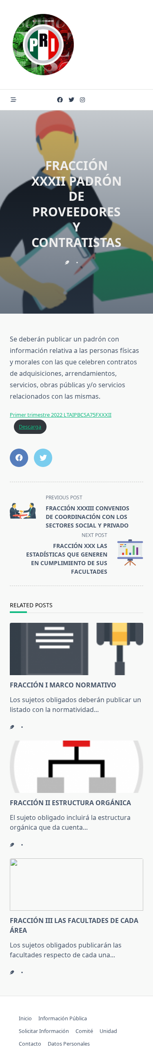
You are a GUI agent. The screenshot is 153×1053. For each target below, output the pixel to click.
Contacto (30, 1043)
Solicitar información (44, 1031)
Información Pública (62, 1018)
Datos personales (69, 1043)
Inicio (25, 1018)
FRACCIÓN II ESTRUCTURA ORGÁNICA (70, 802)
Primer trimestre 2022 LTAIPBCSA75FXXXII (60, 414)
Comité (84, 1031)
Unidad (108, 1031)
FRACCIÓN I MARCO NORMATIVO (63, 684)
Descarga (30, 426)
